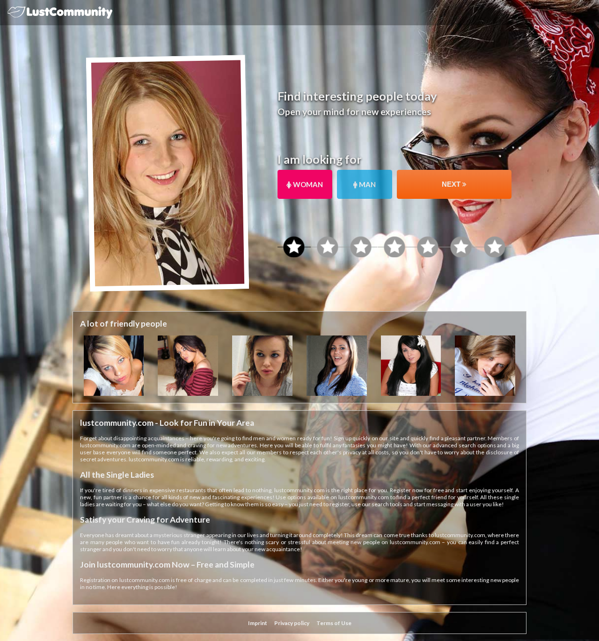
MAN (367, 184)
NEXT (452, 184)
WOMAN (307, 184)
